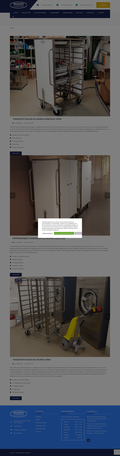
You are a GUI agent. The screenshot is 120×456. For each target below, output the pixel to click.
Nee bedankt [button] (79, 233)
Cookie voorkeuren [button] (47, 233)
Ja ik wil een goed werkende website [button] (64, 233)
